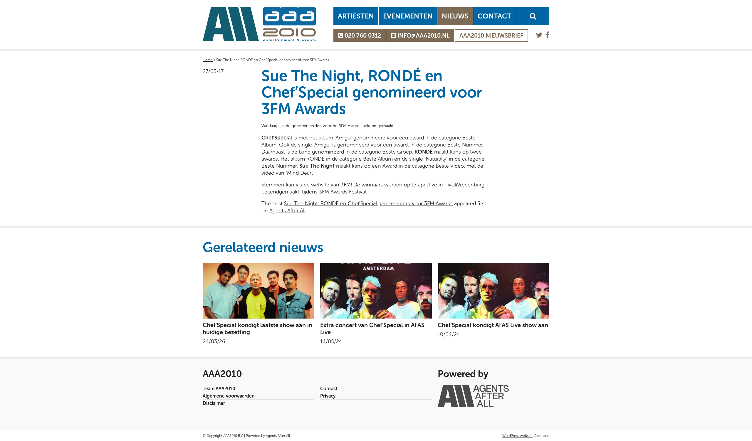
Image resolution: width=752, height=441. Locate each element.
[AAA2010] (259, 24)
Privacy (327, 396)
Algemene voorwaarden (229, 396)
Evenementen (408, 16)
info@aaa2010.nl (422, 35)
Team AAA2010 (219, 388)
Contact (494, 16)
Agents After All (287, 210)
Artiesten (356, 16)
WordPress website (517, 436)
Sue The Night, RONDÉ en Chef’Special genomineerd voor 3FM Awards (368, 203)
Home (208, 60)
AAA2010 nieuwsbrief (491, 35)
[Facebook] (547, 35)
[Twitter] (539, 35)
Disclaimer (214, 403)
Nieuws (455, 16)
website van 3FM (331, 184)
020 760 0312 (362, 35)
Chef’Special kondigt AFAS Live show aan (493, 325)
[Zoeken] (532, 16)
